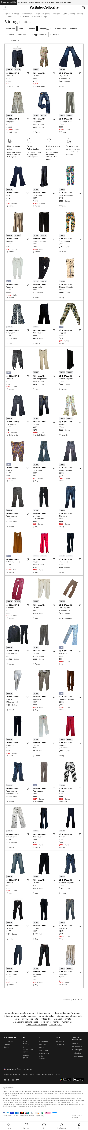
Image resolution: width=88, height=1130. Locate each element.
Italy (42, 1116)
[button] (83, 7)
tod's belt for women (50, 1021)
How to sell (43, 1041)
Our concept (8, 1041)
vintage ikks (45, 1018)
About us (75, 1043)
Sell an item (43, 1050)
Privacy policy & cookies (51, 1074)
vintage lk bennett (62, 1018)
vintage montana (11, 1016)
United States (24, 1116)
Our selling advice (43, 1045)
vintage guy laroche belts (26, 1018)
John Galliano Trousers (73, 13)
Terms (38, 1074)
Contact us (59, 1044)
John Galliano (27, 13)
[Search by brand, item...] (4, 7)
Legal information (28, 1074)
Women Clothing (43, 13)
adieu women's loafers (36, 1024)
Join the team (77, 1053)
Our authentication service (28, 1049)
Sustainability (77, 1046)
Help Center (60, 1041)
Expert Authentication (33, 147)
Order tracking (26, 1042)
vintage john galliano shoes (25, 1021)
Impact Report (77, 1050)
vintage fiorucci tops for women (19, 1013)
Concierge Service (7, 1045)
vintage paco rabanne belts (69, 1016)
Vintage (15, 13)
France (5, 1116)
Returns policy (26, 1056)
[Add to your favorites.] (27, 73)
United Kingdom (13, 1116)
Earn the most (72, 146)
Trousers (56, 13)
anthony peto (55, 1024)
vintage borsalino (47, 1016)
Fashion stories (77, 1056)
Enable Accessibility (8, 2)
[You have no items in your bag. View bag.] (83, 7)
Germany (32, 1116)
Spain (38, 1116)
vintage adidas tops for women (66, 1013)
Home (7, 13)
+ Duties (67, 81)
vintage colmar (43, 1013)
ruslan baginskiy (28, 1016)
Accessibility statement (12, 1074)
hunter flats (67, 1021)
